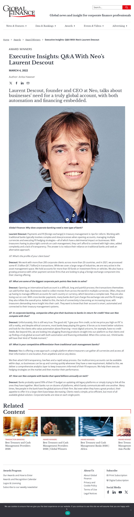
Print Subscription (118, 475)
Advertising (119, 26)
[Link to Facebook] (108, 492)
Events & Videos (92, 26)
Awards (69, 26)
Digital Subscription (119, 480)
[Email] (29, 83)
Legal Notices (90, 493)
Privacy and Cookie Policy (90, 484)
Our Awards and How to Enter (18, 475)
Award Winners (32, 39)
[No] (130, 510)
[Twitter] (12, 83)
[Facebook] (17, 83)
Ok (67, 513)
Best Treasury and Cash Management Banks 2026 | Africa (95, 445)
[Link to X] (126, 492)
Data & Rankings (44, 26)
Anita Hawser (27, 77)
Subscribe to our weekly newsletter (20, 487)
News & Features (15, 26)
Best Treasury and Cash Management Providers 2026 (18, 445)
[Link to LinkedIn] (114, 492)
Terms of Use (90, 489)
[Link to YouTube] (120, 492)
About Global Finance (90, 477)
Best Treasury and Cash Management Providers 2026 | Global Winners (55, 445)
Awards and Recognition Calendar (20, 479)
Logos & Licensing (12, 483)
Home (6, 39)
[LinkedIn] (23, 83)
